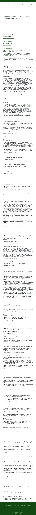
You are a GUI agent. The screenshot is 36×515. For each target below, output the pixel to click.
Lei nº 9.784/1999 (16, 290)
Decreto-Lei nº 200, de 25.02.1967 (8, 38)
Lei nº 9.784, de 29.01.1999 (7, 43)
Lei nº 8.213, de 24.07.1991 (7, 48)
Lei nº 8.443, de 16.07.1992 (7, 41)
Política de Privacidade (27, 505)
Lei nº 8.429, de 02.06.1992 (7, 39)
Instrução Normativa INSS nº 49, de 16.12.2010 (16, 16)
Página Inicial (7, 505)
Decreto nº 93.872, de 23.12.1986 (8, 50)
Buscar (18, 505)
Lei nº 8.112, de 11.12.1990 (7, 45)
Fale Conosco (22, 505)
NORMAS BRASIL (7, 1)
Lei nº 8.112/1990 (27, 290)
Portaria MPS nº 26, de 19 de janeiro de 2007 (23, 106)
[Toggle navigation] (32, 1)
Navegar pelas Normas (12, 505)
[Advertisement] (18, 27)
